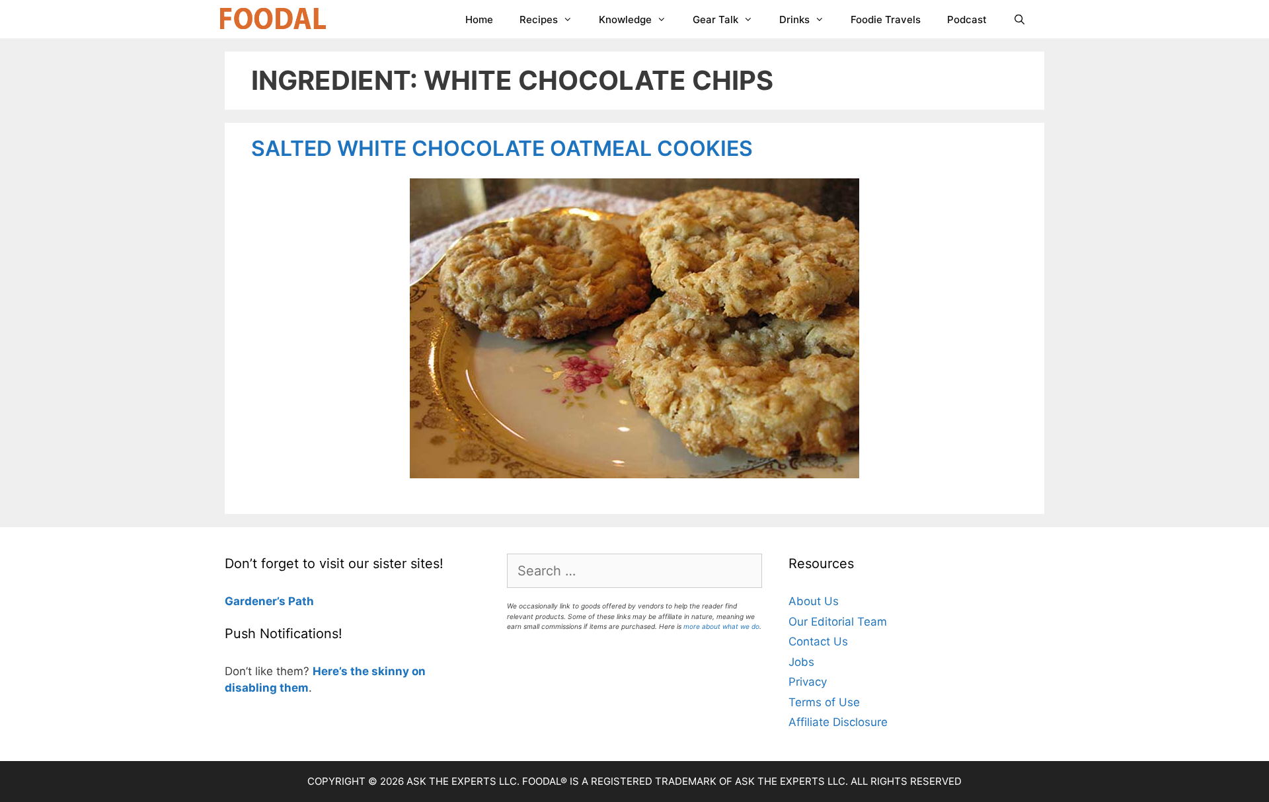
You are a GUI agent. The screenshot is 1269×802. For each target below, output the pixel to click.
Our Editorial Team (837, 621)
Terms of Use (824, 702)
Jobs (801, 662)
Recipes (538, 19)
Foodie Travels (886, 19)
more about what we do (721, 626)
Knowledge (625, 19)
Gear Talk (715, 19)
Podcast (967, 19)
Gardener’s (255, 601)
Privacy (807, 681)
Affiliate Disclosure (838, 722)
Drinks (794, 19)
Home (479, 19)
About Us (813, 601)
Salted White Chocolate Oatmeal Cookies (502, 148)
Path (300, 601)
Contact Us (818, 641)
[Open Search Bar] (1019, 19)
